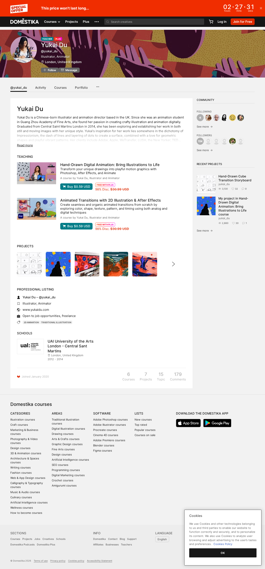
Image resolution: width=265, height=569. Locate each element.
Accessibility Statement (99, 560)
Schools (60, 538)
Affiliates (98, 544)
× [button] (261, 8)
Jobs (37, 538)
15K (200, 141)
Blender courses (103, 445)
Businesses (112, 544)
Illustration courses (22, 419)
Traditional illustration (56, 322)
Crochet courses (62, 480)
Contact (112, 538)
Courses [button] (50, 22)
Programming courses (66, 470)
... (97, 85)
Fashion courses (21, 472)
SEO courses (60, 464)
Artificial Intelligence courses (29, 502)
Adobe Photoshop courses (110, 419)
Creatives (48, 538)
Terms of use (41, 560)
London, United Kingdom (63, 62)
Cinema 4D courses (105, 435)
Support (131, 538)
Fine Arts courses (63, 449)
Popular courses (145, 430)
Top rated (141, 424)
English (162, 539)
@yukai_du (18, 88)
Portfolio (81, 88)
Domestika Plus (46, 544)
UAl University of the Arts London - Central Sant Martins (71, 346)
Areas (57, 413)
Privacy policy (57, 560)
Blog (122, 538)
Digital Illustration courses (68, 428)
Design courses (20, 448)
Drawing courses (62, 433)
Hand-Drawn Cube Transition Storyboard (234, 178)
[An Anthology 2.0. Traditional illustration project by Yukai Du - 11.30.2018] (144, 264)
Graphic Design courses (67, 444)
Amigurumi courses (64, 485)
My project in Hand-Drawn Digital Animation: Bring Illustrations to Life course (233, 206)
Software (102, 413)
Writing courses (20, 467)
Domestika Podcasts (22, 544)
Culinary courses (21, 497)
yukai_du (224, 184)
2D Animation (31, 322)
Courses (60, 88)
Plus (86, 22)
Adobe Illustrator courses (109, 424)
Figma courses (102, 450)
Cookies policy (76, 560)
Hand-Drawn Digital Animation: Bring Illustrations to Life (110, 165)
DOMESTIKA (24, 22)
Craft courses (19, 424)
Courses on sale (145, 435)
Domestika (99, 538)
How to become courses (26, 512)
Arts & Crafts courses (66, 439)
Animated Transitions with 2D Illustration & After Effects (110, 200)
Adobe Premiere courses (109, 440)
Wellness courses (21, 507)
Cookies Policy (222, 544)
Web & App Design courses (27, 477)
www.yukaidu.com (36, 310)
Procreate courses (105, 430)
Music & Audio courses (25, 492)
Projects (71, 22)
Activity (40, 88)
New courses (143, 419)
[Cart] (211, 22)
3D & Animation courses (25, 453)
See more (205, 126)
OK (223, 553)
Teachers (126, 544)
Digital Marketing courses (68, 475)
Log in (222, 22)
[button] (96, 22)
